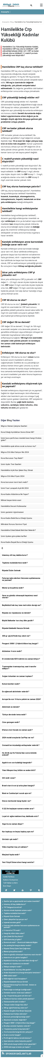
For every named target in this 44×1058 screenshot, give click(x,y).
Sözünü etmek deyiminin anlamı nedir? (18, 910)
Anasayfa (5, 12)
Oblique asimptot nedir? (13, 967)
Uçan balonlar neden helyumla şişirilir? (18, 1041)
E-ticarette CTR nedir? (12, 930)
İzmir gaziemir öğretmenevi (12, 512)
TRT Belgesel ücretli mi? (13, 907)
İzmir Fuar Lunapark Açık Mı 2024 (14, 488)
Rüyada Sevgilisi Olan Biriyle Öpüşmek (17, 1011)
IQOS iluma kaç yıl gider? (13, 939)
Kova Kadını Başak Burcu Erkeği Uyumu (17, 542)
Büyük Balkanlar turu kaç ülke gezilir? (17, 970)
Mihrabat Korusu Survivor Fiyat (14, 524)
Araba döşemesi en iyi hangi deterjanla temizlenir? (22, 973)
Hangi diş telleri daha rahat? (14, 933)
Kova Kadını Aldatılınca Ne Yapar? (15, 494)
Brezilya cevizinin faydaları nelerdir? (17, 1026)
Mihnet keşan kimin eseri (11, 500)
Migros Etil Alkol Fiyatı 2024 (12, 476)
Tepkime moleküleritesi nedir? (15, 913)
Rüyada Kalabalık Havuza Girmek (16, 982)
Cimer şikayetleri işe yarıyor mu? (16, 919)
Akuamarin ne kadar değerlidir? (15, 1020)
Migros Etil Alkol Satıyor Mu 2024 (15, 452)
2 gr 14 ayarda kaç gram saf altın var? (17, 996)
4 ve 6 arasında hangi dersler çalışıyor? (18, 1032)
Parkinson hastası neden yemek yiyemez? (19, 999)
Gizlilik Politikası (8, 877)
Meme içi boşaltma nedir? (13, 951)
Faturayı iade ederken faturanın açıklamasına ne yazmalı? (21, 926)
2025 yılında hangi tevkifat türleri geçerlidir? (20, 1044)
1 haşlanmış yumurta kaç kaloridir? (17, 1029)
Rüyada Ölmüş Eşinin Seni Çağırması (17, 948)
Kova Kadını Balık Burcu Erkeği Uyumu (16, 518)
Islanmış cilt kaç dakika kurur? (15, 904)
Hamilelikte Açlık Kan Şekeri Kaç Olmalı (17, 470)
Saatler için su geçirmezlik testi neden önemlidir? (22, 901)
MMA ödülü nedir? (10, 976)
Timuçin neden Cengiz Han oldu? (16, 1005)
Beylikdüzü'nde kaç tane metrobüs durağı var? (21, 960)
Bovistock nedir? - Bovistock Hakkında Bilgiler (21, 942)
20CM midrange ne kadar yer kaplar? (17, 1047)
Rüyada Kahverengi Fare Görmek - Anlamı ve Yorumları (20, 986)
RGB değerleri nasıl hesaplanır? (15, 979)
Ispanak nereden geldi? (12, 922)
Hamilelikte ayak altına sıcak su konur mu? (18, 446)
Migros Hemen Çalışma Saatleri (14, 426)
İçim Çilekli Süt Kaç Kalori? (13, 936)
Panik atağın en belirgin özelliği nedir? (17, 990)
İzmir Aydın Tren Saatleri (11, 464)
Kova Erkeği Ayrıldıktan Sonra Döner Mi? (17, 432)
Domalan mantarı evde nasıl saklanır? (18, 993)
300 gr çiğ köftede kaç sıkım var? (16, 1008)
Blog (12, 22)
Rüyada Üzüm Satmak (12, 916)
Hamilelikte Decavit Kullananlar (13, 506)
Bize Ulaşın (7, 886)
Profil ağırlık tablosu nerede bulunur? (17, 1038)
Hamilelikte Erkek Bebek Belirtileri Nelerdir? (18, 530)
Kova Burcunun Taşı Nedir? (12, 458)
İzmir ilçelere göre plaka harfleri (14, 536)
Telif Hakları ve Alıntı (10, 883)
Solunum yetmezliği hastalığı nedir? (17, 1017)
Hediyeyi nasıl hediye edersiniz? (15, 1014)
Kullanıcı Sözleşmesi (10, 880)
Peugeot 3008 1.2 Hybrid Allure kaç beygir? (19, 1023)
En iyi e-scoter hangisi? (12, 1035)
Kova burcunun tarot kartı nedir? (14, 482)
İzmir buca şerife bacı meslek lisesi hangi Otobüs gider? (21, 439)
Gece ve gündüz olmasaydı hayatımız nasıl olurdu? (22, 955)
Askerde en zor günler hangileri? (16, 957)
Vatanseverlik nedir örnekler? (15, 1002)
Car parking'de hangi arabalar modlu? (17, 945)
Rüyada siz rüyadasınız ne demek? (16, 964)
